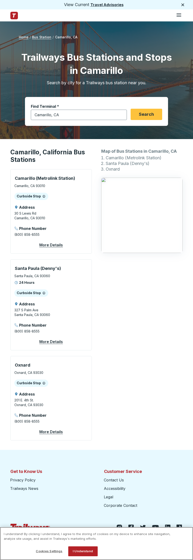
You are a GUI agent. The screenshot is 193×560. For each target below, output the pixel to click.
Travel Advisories (107, 4)
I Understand (83, 551)
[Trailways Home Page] (14, 15)
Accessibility (114, 488)
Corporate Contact (120, 505)
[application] (51, 211)
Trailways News (24, 488)
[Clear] (121, 115)
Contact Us (114, 480)
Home (23, 37)
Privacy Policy (23, 480)
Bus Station (41, 37)
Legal (108, 497)
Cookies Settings (49, 551)
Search (146, 114)
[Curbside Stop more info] (44, 196)
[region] (96, 543)
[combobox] (79, 115)
